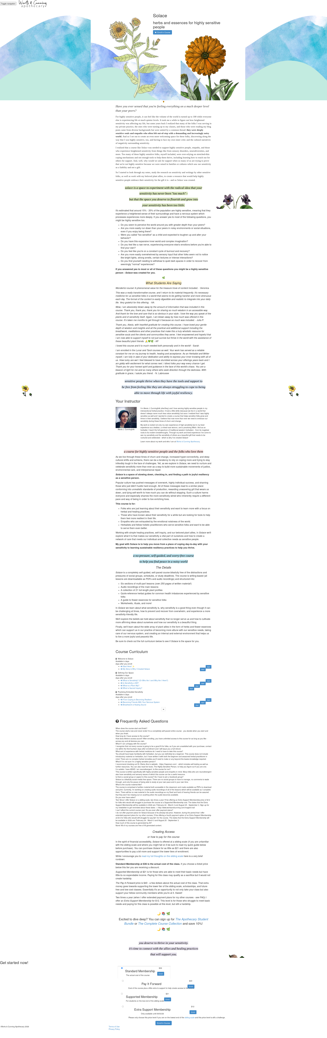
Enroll (161, 974)
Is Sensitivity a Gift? (131, 683)
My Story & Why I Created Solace (136, 669)
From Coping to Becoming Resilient (137, 699)
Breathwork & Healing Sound (134, 704)
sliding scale (190, 1017)
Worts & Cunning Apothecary (188, 441)
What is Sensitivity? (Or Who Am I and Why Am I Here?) (145, 680)
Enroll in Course (163, 1023)
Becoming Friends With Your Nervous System (141, 702)
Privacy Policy (114, 1029)
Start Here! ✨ (128, 666)
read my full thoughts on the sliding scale (162, 856)
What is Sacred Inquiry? (132, 688)
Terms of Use (114, 1026)
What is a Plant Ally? (131, 685)
